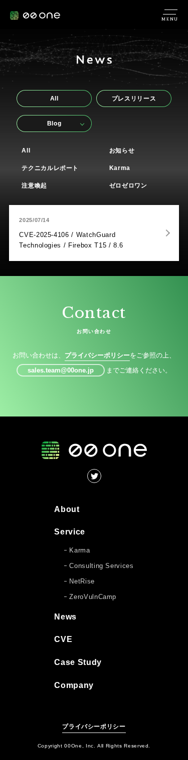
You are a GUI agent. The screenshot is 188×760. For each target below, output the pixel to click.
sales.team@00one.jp (61, 370)
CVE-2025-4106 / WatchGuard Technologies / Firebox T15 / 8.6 (71, 240)
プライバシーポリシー (97, 355)
